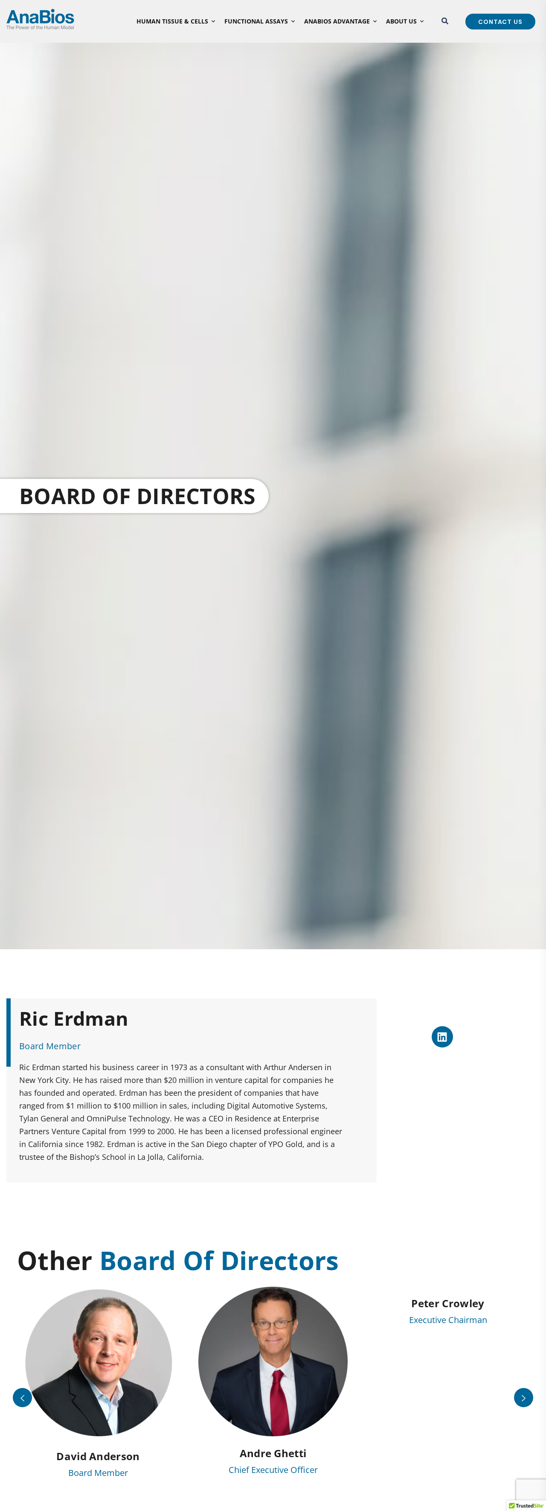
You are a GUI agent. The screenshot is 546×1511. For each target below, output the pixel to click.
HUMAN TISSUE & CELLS (172, 21)
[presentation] (22, 1397)
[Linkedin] (442, 1036)
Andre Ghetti (273, 1453)
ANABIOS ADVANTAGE (337, 21)
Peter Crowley (447, 1303)
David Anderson (97, 1456)
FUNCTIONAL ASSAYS (256, 21)
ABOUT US (401, 21)
